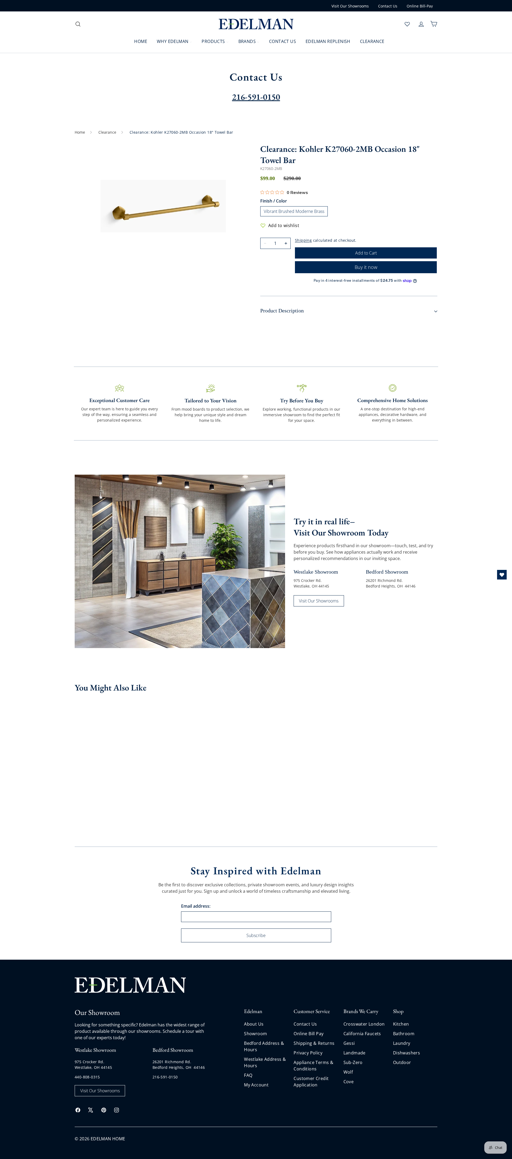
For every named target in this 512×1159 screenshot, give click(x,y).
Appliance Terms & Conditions (313, 1065)
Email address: (195, 906)
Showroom (255, 1034)
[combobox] (117, 23)
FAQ (248, 1075)
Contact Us (387, 6)
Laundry (401, 1043)
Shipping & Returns (314, 1043)
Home (80, 132)
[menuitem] (137, 41)
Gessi (349, 1043)
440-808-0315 (87, 1076)
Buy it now (366, 267)
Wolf (348, 1072)
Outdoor (402, 1062)
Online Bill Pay (308, 1034)
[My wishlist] (407, 24)
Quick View (96, 746)
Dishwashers (406, 1053)
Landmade (354, 1053)
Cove (348, 1082)
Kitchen (401, 1024)
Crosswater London (364, 1024)
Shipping (303, 240)
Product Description (282, 310)
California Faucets (362, 1034)
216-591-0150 (165, 1076)
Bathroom (403, 1034)
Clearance (107, 132)
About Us (253, 1024)
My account (256, 1085)
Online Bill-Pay (420, 6)
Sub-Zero (353, 1062)
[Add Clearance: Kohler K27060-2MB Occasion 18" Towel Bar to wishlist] (123, 705)
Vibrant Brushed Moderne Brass (294, 211)
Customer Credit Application (311, 1081)
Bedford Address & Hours (264, 1046)
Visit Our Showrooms (350, 6)
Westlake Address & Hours (265, 1062)
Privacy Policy (308, 1053)
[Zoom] (163, 206)
